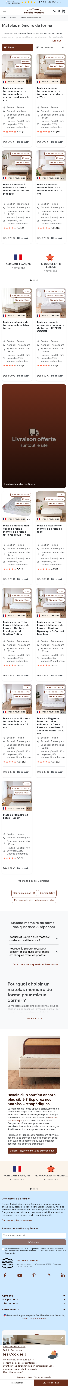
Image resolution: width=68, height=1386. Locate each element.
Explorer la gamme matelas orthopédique (32, 1150)
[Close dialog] (61, 1338)
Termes (34, 1260)
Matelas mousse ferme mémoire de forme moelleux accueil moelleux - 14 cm (16, 94)
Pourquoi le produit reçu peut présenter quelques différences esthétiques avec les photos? (29, 952)
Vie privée (22, 1260)
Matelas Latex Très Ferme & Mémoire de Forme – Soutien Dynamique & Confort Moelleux (50, 628)
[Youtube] (19, 1275)
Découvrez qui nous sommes (17, 1220)
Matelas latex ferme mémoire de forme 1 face (49, 528)
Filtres (9, 47)
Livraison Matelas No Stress (19, 484)
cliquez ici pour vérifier (34, 1318)
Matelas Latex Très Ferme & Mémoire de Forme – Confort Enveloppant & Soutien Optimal (16, 628)
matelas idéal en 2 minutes (37, 2)
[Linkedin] (62, 1275)
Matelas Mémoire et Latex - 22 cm (15, 816)
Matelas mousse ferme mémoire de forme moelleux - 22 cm (49, 189)
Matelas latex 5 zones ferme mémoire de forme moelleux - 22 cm (16, 723)
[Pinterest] (34, 1275)
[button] (55, 11)
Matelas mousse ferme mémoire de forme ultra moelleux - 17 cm (50, 92)
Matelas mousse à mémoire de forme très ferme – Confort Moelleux (16, 189)
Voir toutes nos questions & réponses (36, 964)
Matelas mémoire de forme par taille (34, 900)
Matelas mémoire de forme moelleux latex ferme (16, 325)
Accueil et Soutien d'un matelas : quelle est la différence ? (29, 938)
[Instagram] (48, 1275)
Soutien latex (47, 893)
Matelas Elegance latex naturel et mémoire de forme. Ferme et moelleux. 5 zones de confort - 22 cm (51, 726)
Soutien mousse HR (24, 893)
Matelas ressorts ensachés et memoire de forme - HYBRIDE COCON (50, 326)
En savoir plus (18, 268)
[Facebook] (5, 1275)
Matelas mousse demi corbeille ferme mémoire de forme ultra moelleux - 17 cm (17, 530)
